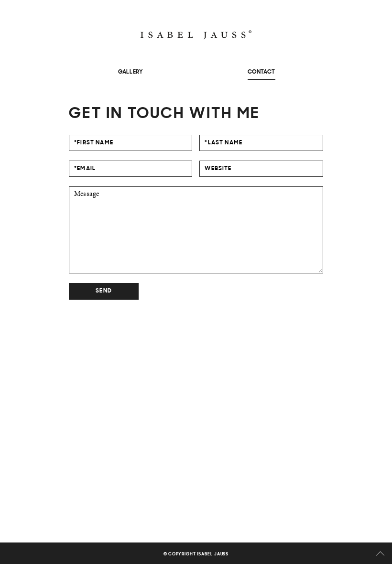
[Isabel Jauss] (196, 35)
